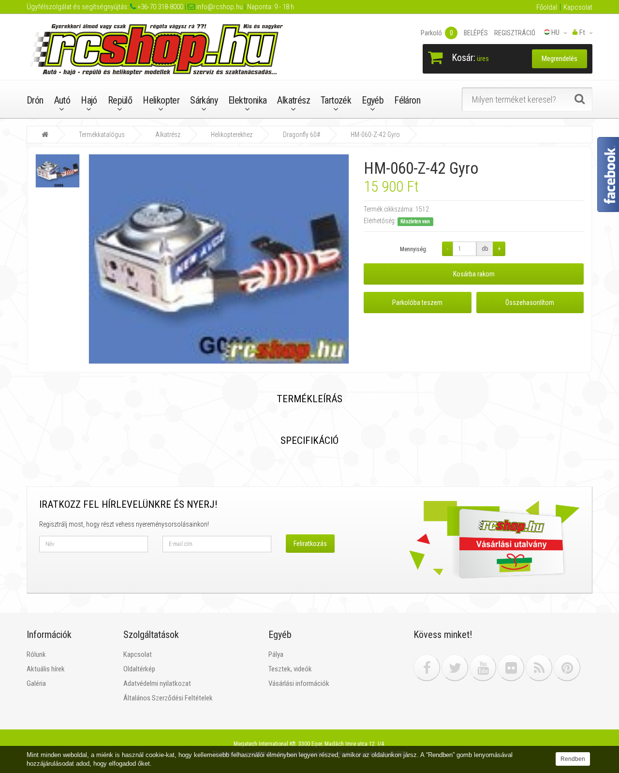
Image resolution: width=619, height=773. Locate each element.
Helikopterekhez (231, 134)
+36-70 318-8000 (159, 6)
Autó (62, 100)
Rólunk (36, 654)
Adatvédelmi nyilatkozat (157, 683)
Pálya (275, 654)
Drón (35, 100)
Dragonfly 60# (301, 134)
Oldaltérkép (139, 669)
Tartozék (336, 100)
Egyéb (372, 100)
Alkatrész (293, 100)
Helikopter (161, 100)
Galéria (36, 683)
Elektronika (247, 100)
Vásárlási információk (298, 683)
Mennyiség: (413, 249)
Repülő (120, 100)
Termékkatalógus (102, 134)
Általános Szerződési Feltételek (168, 698)
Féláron (407, 100)
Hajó (89, 100)
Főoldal (546, 7)
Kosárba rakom (474, 274)
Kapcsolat (577, 7)
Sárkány (204, 100)
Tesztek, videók (290, 669)
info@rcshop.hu (219, 6)
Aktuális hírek (46, 669)
